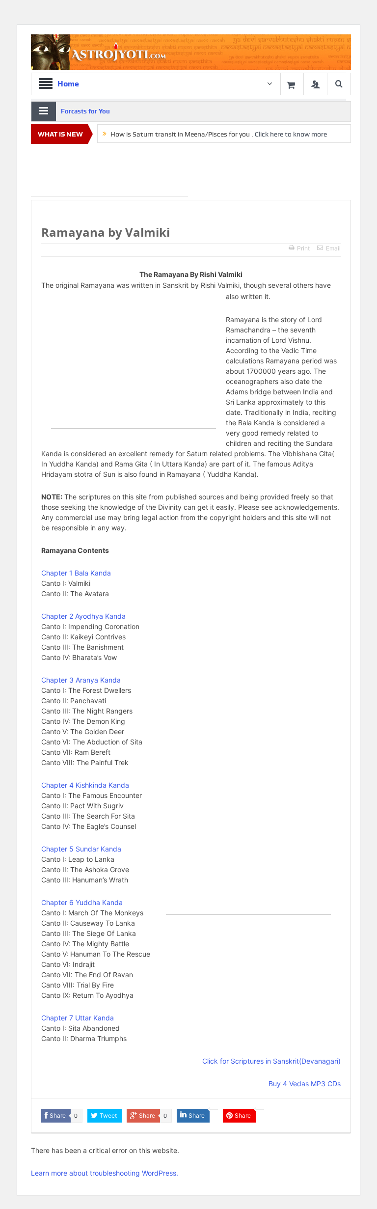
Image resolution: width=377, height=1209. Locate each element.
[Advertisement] (109, 171)
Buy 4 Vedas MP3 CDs (305, 1083)
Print (303, 248)
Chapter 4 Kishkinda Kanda (85, 785)
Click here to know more (291, 134)
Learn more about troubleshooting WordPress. (104, 1173)
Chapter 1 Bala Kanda (76, 573)
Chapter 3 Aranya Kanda (81, 680)
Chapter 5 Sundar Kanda (81, 849)
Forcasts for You (85, 111)
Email (333, 248)
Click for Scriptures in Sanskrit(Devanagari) (271, 1061)
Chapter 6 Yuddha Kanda (82, 902)
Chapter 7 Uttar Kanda (77, 1018)
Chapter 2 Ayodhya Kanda (83, 616)
